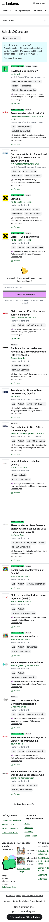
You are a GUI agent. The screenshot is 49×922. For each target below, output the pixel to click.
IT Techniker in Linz (10, 832)
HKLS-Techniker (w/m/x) (24, 636)
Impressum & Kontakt (29, 895)
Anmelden (40, 3)
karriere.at (24, 907)
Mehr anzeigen (16, 100)
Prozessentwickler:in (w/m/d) (27, 113)
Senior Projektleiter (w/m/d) (27, 662)
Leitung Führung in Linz (12, 820)
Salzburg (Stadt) (23, 209)
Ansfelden (16, 365)
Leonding (28, 832)
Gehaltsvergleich (9, 887)
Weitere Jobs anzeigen (24, 804)
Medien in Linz (8, 824)
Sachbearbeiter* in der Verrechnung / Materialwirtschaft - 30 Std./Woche (28, 351)
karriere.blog (24, 843)
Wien (14, 171)
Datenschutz (9, 901)
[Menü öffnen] (3, 3)
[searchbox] (24, 21)
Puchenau (28, 828)
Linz (26, 32)
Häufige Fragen (12, 895)
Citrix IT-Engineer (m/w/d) (25, 236)
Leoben (33, 542)
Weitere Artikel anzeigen (23, 870)
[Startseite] (13, 3)
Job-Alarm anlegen (26, 294)
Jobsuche (6, 11)
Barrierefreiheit (22, 901)
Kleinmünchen (30, 836)
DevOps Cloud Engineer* (24, 71)
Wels (18, 542)
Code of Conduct (37, 901)
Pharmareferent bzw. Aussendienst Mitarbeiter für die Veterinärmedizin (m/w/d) (29, 528)
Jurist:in (16, 198)
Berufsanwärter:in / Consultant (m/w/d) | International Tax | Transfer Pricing (29, 157)
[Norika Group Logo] (24, 911)
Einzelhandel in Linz (10, 828)
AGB (41, 895)
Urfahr (27, 823)
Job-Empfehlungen (21, 11)
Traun (14, 475)
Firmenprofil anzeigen (13, 58)
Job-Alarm (37, 11)
